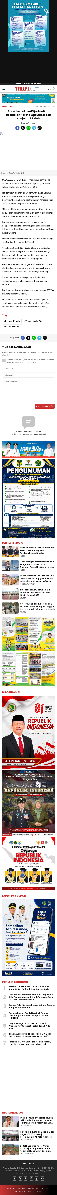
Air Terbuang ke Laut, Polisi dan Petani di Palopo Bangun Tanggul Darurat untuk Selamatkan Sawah (37, 606)
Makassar (7, 106)
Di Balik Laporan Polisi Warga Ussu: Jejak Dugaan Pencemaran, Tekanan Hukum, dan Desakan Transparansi (37, 1150)
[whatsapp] (28, 128)
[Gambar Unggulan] (28, 151)
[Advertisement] (28, 1079)
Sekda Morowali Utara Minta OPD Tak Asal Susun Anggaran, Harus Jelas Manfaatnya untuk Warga (37, 578)
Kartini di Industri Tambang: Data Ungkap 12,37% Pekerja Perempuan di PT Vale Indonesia (37, 1134)
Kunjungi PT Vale (12, 321)
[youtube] (42, 1178)
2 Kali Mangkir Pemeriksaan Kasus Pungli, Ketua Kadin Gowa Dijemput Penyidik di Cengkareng (37, 564)
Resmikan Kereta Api (14, 326)
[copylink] (39, 128)
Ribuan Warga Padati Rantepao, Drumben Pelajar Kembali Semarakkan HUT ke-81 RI (30, 1035)
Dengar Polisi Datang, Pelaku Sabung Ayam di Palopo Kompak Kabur (32, 1006)
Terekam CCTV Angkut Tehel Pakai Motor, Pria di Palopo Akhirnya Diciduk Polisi (30, 1043)
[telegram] (34, 128)
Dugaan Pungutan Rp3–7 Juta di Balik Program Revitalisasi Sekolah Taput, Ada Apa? (29, 1026)
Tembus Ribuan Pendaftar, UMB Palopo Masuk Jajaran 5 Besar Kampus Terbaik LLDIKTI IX (28, 1015)
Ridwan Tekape (28, 123)
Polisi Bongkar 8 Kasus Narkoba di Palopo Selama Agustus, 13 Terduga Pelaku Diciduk (37, 550)
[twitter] (23, 128)
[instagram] (31, 1178)
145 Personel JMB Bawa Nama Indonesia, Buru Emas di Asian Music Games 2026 (35, 592)
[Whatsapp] (26, 1178)
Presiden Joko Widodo (34, 321)
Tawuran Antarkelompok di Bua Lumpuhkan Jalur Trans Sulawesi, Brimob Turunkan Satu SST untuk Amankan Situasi (31, 997)
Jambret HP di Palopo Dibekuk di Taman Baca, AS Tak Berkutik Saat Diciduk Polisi (29, 988)
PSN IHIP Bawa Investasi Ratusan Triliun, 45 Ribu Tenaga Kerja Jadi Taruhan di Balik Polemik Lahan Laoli (37, 1121)
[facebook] (17, 128)
